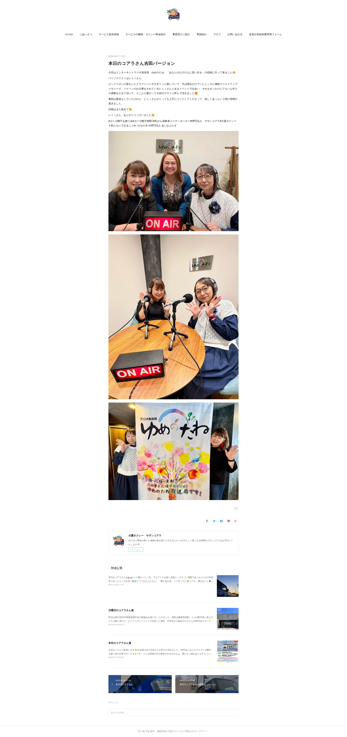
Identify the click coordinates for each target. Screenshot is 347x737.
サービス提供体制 (109, 34)
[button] (69, 34)
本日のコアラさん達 (119, 643)
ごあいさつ (86, 34)
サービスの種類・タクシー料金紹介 (145, 34)
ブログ (217, 34)
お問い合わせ (235, 34)
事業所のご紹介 (181, 34)
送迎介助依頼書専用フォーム (265, 34)
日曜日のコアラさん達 (121, 610)
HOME (69, 34)
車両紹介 (202, 34)
